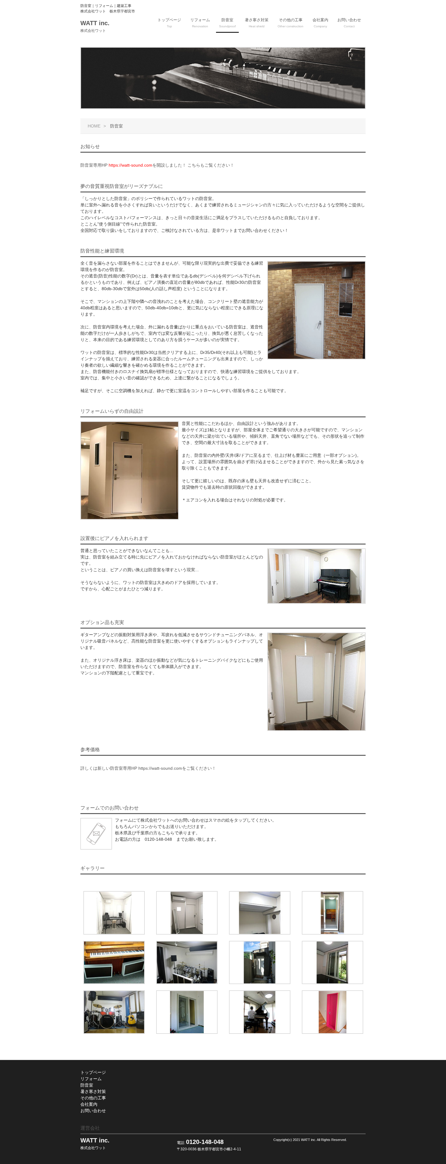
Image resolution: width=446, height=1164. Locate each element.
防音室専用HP (157, 165)
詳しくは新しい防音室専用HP (148, 768)
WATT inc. (95, 26)
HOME (94, 126)
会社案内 (320, 23)
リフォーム (200, 23)
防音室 (227, 23)
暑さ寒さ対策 (257, 23)
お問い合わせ (349, 23)
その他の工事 (290, 23)
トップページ (169, 23)
